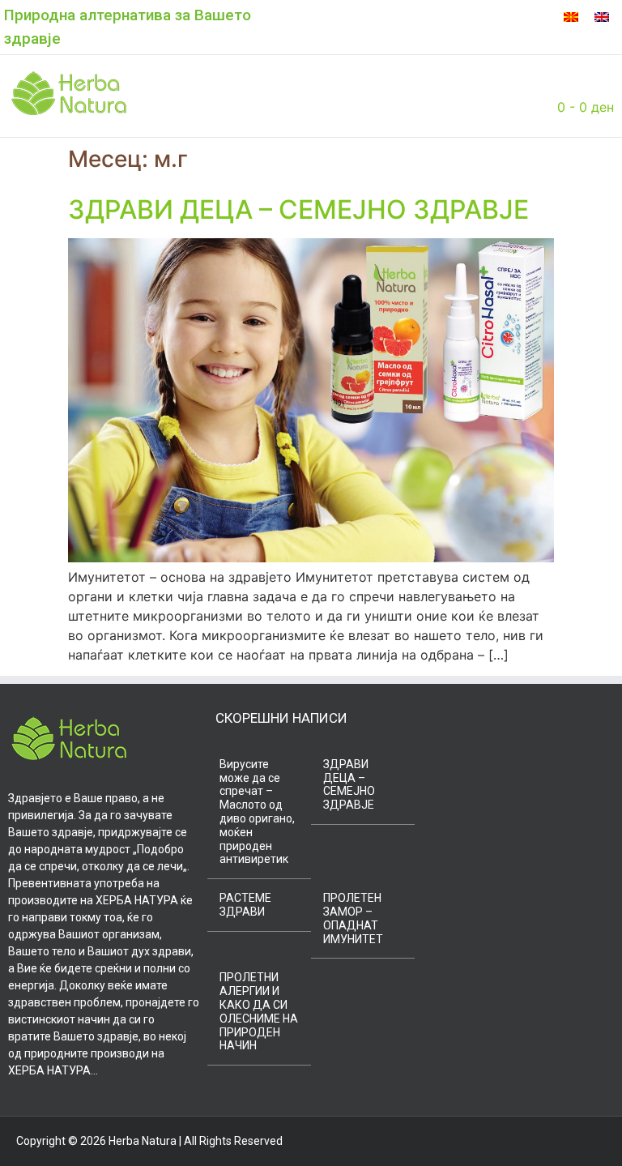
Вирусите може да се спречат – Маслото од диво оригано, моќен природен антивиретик (257, 812)
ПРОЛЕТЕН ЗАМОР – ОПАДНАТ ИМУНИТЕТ (353, 918)
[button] (181, 95)
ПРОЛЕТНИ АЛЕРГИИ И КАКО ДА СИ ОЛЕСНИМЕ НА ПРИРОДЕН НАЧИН (258, 1011)
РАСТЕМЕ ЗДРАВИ (245, 904)
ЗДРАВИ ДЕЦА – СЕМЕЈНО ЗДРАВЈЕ (298, 209)
